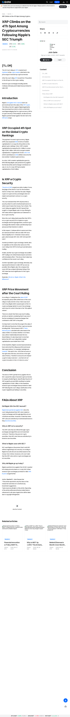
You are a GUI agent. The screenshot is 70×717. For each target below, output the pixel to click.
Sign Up (57, 2)
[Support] (66, 706)
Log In (51, 2)
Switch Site (63, 6)
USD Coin (27, 152)
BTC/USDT (14, 715)
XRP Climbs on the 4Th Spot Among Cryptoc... (16, 16)
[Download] (66, 700)
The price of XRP (7, 187)
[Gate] (6, 2)
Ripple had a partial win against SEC (12, 410)
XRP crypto (26, 105)
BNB (16, 142)
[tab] (53, 73)
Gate (3, 14)
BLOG (9, 14)
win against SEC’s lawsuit (14, 102)
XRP (16, 70)
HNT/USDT (48, 715)
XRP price (5, 118)
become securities (10, 421)
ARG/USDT (31, 715)
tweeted (4, 351)
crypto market (15, 72)
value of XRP (24, 297)
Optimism (5, 72)
